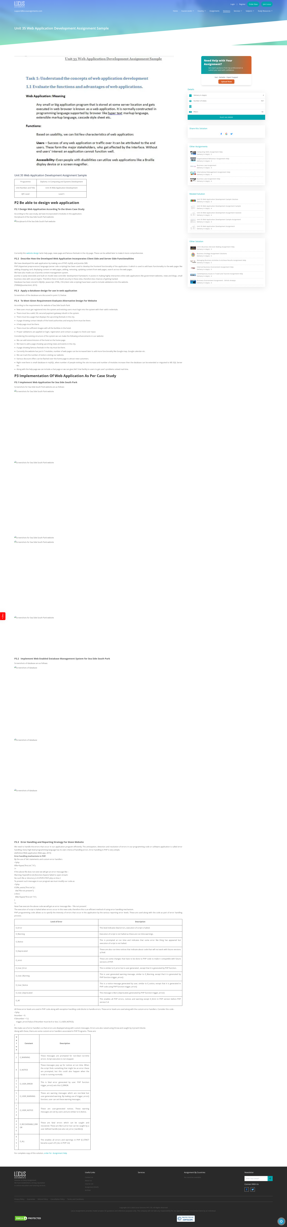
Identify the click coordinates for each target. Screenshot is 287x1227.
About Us (88, 1180)
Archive (88, 1190)
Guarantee (31, 1199)
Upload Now (226, 81)
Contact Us (89, 1177)
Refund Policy (43, 1199)
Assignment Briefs (92, 1187)
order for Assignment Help (55, 1153)
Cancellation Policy (58, 1199)
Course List (89, 1184)
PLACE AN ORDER (226, 117)
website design (32, 253)
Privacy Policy (19, 1199)
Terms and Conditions (75, 1199)
